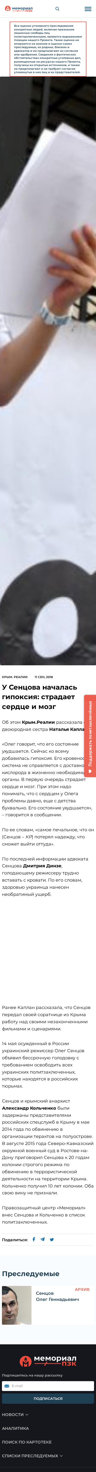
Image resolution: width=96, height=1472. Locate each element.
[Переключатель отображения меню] (88, 9)
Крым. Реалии (15, 677)
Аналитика (15, 1428)
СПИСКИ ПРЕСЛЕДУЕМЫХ (30, 1456)
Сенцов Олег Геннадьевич (57, 1296)
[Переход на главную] (18, 9)
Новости (13, 1414)
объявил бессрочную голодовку (38, 1058)
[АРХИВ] (17, 1305)
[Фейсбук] (34, 1240)
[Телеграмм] (42, 1240)
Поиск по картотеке (27, 1442)
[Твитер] (52, 1240)
